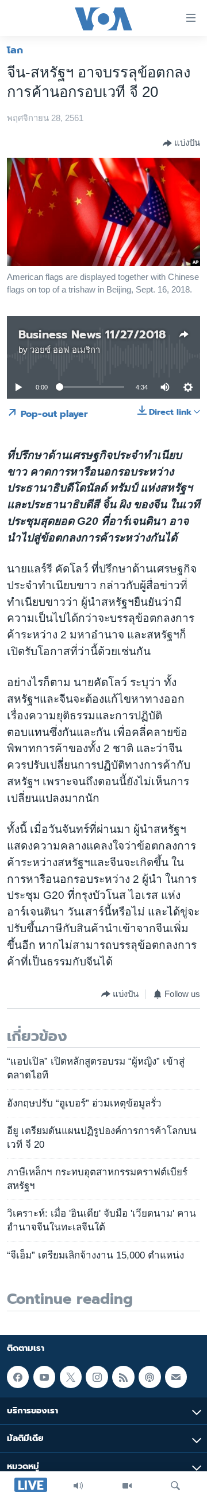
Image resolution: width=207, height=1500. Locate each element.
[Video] (127, 1485)
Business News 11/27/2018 (92, 334)
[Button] (181, 143)
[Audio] (78, 1485)
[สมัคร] (176, 1377)
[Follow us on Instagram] (97, 1377)
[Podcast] (149, 1377)
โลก (15, 49)
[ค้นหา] (175, 1485)
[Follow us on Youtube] (44, 1377)
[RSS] (123, 1377)
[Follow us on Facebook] (18, 1377)
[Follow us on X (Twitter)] (71, 1377)
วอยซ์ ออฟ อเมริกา (65, 349)
